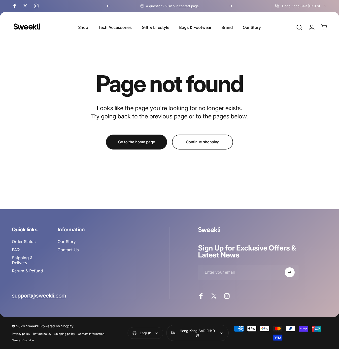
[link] (39, 295)
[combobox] (301, 6)
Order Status (23, 241)
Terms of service (23, 340)
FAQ (16, 249)
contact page (189, 6)
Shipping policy (64, 334)
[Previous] (108, 6)
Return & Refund (27, 270)
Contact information (91, 334)
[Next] (230, 6)
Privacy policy (21, 334)
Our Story (67, 241)
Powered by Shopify (56, 326)
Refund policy (42, 334)
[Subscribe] (290, 272)
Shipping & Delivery (22, 260)
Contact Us (68, 249)
